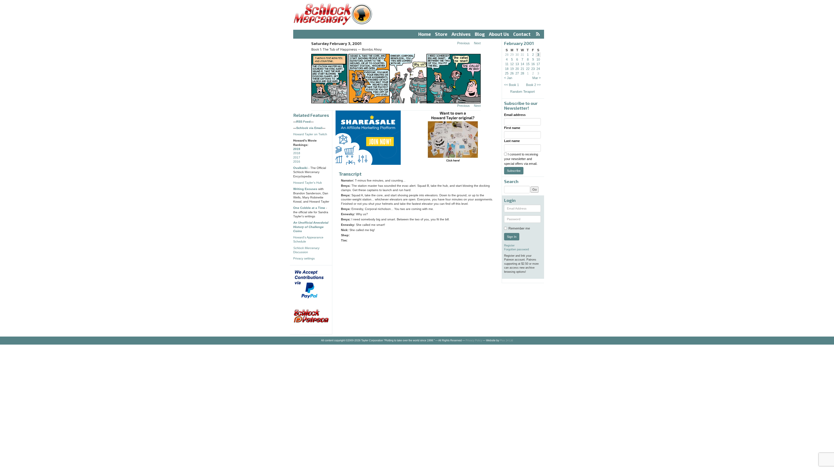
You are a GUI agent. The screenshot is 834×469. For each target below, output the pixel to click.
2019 (296, 149)
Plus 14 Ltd (506, 340)
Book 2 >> (533, 85)
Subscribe (514, 170)
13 (517, 64)
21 (522, 69)
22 (528, 69)
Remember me (519, 228)
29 (512, 54)
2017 (296, 157)
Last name (512, 141)
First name (512, 128)
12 (512, 64)
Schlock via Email (309, 128)
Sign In (511, 236)
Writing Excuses (305, 189)
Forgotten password (516, 249)
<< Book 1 (511, 85)
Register (509, 245)
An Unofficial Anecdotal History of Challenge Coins (310, 227)
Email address (515, 115)
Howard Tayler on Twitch (310, 134)
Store (441, 34)
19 (512, 69)
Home (424, 34)
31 (522, 54)
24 (538, 69)
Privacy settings (304, 258)
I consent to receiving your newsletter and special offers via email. (521, 158)
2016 (296, 161)
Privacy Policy (474, 340)
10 (538, 59)
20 (517, 69)
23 (533, 69)
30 (517, 54)
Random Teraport (522, 91)
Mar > (536, 78)
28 (506, 54)
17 (538, 64)
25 (506, 73)
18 (506, 69)
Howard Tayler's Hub (307, 182)
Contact (522, 34)
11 (506, 64)
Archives (461, 34)
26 (512, 73)
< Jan (508, 78)
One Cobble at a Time (309, 208)
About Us (499, 34)
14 (522, 64)
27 (517, 73)
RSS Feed (303, 121)
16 (533, 64)
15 (528, 64)
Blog (480, 34)
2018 (296, 153)
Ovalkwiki (300, 168)
